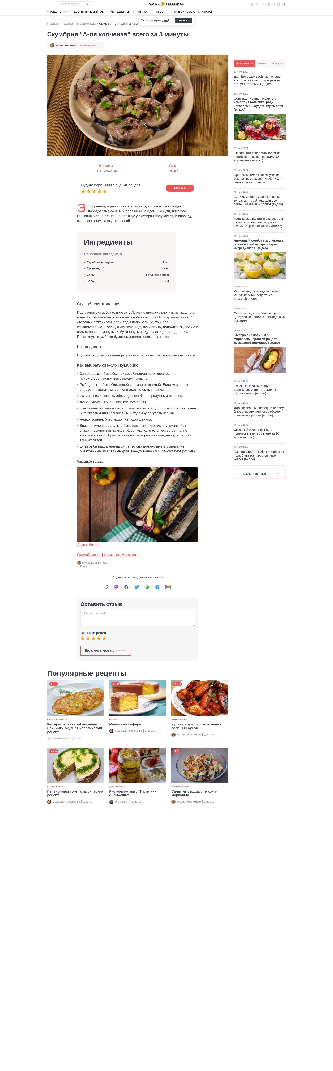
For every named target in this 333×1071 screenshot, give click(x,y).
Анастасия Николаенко (128, 731)
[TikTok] (284, 4)
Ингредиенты (119, 11)
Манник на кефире (125, 724)
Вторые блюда (86, 23)
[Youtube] (268, 4)
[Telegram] (263, 4)
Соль (90, 274)
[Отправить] (88, 4)
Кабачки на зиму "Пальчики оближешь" (132, 793)
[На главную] (166, 4)
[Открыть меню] (50, 4)
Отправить (179, 188)
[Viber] (258, 4)
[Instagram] (278, 4)
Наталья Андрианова (66, 45)
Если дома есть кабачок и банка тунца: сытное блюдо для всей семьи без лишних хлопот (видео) (258, 200)
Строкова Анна (61, 738)
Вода (91, 281)
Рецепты (56, 11)
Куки (165, 20)
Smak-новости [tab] (244, 64)
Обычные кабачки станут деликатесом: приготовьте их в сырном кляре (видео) (256, 389)
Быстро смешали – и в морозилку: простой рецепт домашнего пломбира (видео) (257, 338)
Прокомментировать (99, 650)
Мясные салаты (180, 787)
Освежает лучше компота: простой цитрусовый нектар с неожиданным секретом (259, 317)
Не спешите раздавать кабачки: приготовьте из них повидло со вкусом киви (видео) (257, 156)
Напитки (141, 11)
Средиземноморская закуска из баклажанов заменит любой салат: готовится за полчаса (259, 178)
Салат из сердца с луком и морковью (194, 793)
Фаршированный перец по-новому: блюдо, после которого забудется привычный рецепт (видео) (259, 411)
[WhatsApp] (147, 587)
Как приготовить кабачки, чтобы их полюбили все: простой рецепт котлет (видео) (259, 455)
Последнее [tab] (277, 64)
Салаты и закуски (57, 719)
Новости (160, 11)
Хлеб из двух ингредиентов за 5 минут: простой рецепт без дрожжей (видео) (257, 295)
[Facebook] (252, 4)
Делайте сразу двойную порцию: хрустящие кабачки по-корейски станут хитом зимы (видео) (257, 80)
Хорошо (184, 20)
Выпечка (114, 719)
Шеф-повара (186, 11)
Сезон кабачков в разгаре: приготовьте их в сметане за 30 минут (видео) (256, 433)
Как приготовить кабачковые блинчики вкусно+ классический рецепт (75, 728)
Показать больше (254, 473)
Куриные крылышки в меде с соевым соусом (196, 726)
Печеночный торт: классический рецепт (75, 793)
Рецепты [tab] (262, 64)
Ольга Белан (121, 802)
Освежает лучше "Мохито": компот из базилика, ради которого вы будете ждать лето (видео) (258, 104)
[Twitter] (273, 4)
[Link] (106, 587)
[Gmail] (168, 587)
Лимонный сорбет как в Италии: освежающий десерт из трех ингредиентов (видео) (259, 244)
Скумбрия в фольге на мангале (107, 554)
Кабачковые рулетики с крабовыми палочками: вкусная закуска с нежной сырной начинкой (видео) (259, 222)
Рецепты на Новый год (87, 11)
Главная (52, 23)
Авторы (207, 11)
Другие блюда (88, 545)
